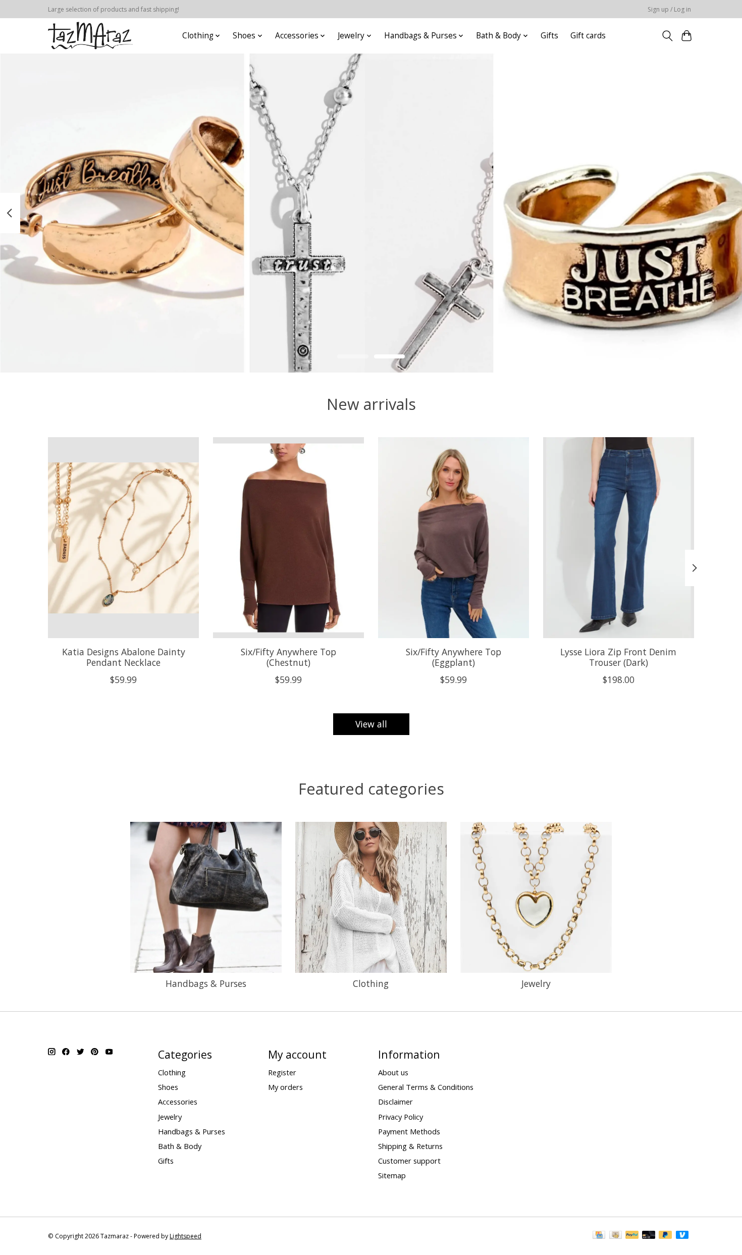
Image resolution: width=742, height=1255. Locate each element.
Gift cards (588, 35)
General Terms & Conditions (425, 1087)
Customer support (409, 1161)
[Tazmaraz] (90, 35)
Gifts (549, 35)
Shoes (168, 1087)
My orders (285, 1087)
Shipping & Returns (410, 1146)
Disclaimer (395, 1101)
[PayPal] (632, 1236)
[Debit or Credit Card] (648, 1236)
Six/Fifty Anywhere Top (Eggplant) (453, 656)
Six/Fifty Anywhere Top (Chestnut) (288, 656)
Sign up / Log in (669, 9)
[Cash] (615, 1236)
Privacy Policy (400, 1117)
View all (371, 724)
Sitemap (392, 1175)
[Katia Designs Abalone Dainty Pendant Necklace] (123, 537)
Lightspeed (185, 1236)
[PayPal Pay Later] (665, 1236)
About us (393, 1072)
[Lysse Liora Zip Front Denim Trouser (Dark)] (618, 537)
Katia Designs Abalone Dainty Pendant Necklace (123, 656)
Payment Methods (409, 1131)
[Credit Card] (599, 1236)
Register (282, 1072)
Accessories (177, 1101)
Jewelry (536, 983)
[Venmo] (682, 1236)
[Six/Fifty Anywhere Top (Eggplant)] (453, 537)
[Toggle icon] (667, 36)
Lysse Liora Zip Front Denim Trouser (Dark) (618, 656)
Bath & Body (179, 1146)
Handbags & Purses (206, 983)
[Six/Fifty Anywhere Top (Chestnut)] (288, 537)
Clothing (371, 983)
